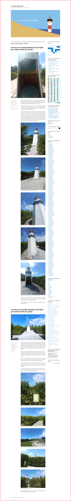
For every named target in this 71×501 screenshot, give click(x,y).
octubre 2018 (50, 224)
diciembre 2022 (50, 181)
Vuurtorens (12, 105)
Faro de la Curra (50, 318)
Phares (49, 289)
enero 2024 (49, 170)
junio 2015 (49, 258)
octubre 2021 (50, 193)
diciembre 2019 (50, 212)
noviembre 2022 (50, 182)
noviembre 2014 (50, 264)
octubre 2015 (50, 255)
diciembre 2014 (50, 263)
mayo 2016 (49, 249)
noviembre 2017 (50, 233)
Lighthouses (50, 287)
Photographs (56, 340)
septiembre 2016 (50, 245)
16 (59, 49)
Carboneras (55, 307)
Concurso (54, 310)
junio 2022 (49, 186)
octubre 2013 (50, 275)
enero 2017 (49, 242)
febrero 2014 (50, 272)
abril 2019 (49, 219)
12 (52, 49)
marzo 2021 (50, 199)
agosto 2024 (50, 164)
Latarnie (14, 344)
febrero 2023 (50, 179)
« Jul (50, 55)
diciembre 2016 (50, 243)
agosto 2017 (50, 236)
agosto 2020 (50, 205)
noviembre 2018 (50, 223)
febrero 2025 (50, 159)
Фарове (49, 295)
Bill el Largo (50, 307)
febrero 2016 (50, 251)
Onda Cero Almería (51, 338)
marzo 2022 (50, 189)
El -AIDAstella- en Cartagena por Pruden (53, 61)
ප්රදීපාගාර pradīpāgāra (51, 296)
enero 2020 (49, 211)
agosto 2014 (50, 267)
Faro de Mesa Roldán (51, 320)
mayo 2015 (49, 259)
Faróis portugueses (51, 328)
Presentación (50, 341)
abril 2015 (49, 260)
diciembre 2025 (50, 150)
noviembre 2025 (50, 151)
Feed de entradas (50, 136)
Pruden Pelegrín (56, 341)
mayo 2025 (49, 156)
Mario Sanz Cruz (55, 334)
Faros (16, 101)
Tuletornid (12, 104)
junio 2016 (49, 248)
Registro (49, 134)
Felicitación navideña (51, 330)
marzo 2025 (50, 158)
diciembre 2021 (50, 191)
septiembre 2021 (50, 194)
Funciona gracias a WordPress (21, 497)
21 (55, 51)
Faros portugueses (51, 327)
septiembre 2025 (50, 153)
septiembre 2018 (50, 225)
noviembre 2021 (50, 192)
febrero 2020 (50, 210)
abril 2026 (49, 147)
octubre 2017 (50, 234)
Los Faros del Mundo (17, 6)
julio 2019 (49, 216)
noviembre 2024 (50, 161)
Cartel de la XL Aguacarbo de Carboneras (53, 71)
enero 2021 (49, 201)
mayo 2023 (49, 177)
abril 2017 (49, 239)
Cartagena (50, 308)
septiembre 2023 (50, 173)
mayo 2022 (49, 187)
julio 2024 (49, 165)
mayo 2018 (49, 228)
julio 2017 (49, 237)
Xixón (17, 108)
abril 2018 (49, 229)
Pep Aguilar (57, 338)
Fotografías (56, 331)
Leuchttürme (50, 286)
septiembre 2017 (50, 235)
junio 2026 (49, 145)
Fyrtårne (12, 344)
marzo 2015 (50, 261)
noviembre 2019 (50, 213)
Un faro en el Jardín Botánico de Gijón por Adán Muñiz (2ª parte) (27, 49)
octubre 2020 (50, 203)
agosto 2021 (50, 195)
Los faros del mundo (51, 108)
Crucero (49, 311)
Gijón (15, 107)
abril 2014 (49, 270)
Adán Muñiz (12, 107)
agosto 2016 (50, 246)
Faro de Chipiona (51, 317)
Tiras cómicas (50, 344)
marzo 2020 (50, 209)
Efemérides (50, 314)
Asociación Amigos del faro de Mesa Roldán (54, 305)
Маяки (15, 105)
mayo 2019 (49, 218)
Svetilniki (49, 290)
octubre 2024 (50, 162)
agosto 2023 (50, 174)
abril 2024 (49, 167)
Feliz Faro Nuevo (51, 331)
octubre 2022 (50, 183)
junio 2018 (49, 227)
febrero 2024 (50, 169)
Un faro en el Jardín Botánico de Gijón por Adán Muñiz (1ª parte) (27, 311)
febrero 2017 (50, 241)
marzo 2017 (50, 240)
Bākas (11, 101)
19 (52, 51)
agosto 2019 (50, 215)
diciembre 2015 (50, 253)
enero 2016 (49, 252)
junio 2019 (49, 217)
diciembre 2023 (50, 171)
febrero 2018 (50, 231)
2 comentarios (13, 351)
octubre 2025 (50, 152)
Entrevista (55, 314)
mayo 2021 (49, 197)
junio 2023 (49, 176)
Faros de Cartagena (51, 324)
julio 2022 (49, 185)
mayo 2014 (49, 269)
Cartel (54, 308)
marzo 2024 (50, 168)
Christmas (50, 310)
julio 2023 (49, 175)
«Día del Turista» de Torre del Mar (52, 63)
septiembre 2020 (50, 204)
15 (57, 49)
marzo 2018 (50, 230)
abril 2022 (49, 188)
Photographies (50, 340)
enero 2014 (49, 273)
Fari (13, 101)
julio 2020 (49, 206)
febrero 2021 (50, 200)
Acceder (49, 135)
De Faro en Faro (54, 311)
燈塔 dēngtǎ (14, 348)
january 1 (50, 334)
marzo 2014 (50, 271)
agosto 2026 (50, 143)
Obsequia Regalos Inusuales (52, 337)
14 (55, 49)
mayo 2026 (49, 146)
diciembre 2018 (50, 222)
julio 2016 (49, 247)
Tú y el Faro (56, 344)
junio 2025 (49, 155)
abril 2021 (49, 198)
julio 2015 (49, 257)
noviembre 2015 (50, 254)
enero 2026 (49, 149)
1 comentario (12, 109)
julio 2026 (49, 144)
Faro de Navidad (51, 321)
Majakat (49, 288)
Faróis (15, 101)
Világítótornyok (16, 104)
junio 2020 (49, 207)
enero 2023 (49, 180)
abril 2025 (49, 157)
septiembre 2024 (50, 163)
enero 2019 (49, 221)
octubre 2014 (50, 265)
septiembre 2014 (50, 266)
